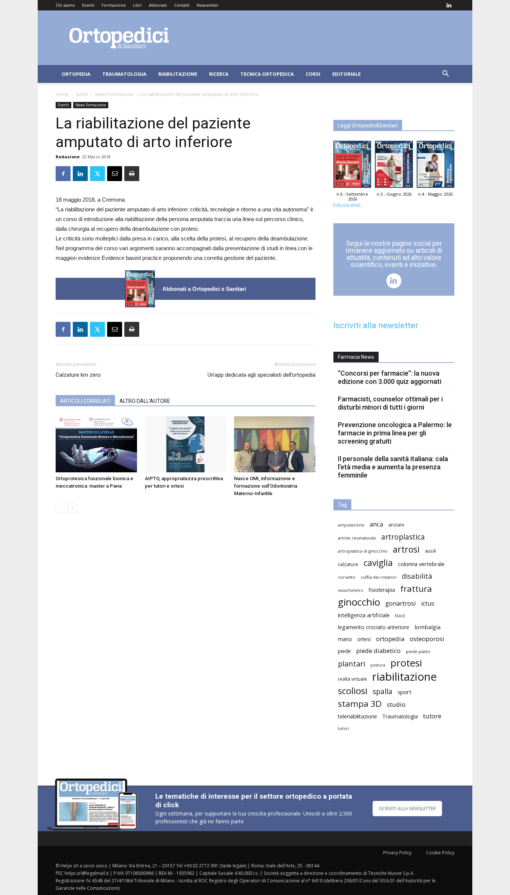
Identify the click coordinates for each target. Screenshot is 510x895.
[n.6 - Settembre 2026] (140, 288)
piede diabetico (378, 651)
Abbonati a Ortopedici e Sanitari (204, 289)
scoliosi (352, 690)
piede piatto (418, 651)
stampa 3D (360, 704)
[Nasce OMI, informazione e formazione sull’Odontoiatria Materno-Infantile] (274, 444)
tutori (343, 728)
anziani (396, 525)
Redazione (68, 156)
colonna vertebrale (421, 564)
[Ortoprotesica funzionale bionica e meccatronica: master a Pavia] (96, 444)
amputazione (351, 525)
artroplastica (403, 537)
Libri (137, 5)
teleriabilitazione (357, 716)
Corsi (313, 74)
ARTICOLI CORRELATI (85, 401)
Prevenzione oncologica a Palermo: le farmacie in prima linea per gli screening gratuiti (395, 433)
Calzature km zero (78, 375)
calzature (348, 564)
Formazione (114, 5)
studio (396, 704)
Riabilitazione (177, 74)
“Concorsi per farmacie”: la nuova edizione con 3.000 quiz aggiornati (389, 377)
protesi (406, 663)
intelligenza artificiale (364, 615)
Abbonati (158, 5)
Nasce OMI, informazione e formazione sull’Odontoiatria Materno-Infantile (265, 486)
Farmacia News (356, 357)
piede (344, 651)
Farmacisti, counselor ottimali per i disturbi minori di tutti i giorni (390, 403)
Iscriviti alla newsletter (375, 325)
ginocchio (359, 602)
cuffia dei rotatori (379, 577)
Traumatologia (124, 74)
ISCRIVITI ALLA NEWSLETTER (407, 808)
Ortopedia (76, 74)
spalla (382, 691)
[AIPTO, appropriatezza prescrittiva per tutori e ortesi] (185, 444)
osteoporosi (427, 639)
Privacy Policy (397, 852)
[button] (445, 74)
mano (345, 639)
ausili (430, 551)
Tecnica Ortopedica (267, 74)
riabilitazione (404, 677)
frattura (416, 589)
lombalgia (427, 627)
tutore (432, 716)
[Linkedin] (448, 5)
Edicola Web (347, 205)
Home (62, 94)
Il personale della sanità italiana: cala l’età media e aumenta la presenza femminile (393, 467)
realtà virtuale (352, 679)
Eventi (88, 5)
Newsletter (208, 5)
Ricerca (218, 74)
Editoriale (346, 74)
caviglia (378, 563)
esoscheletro (350, 590)
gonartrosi (400, 603)
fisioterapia (381, 589)
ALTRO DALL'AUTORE (144, 401)
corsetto (346, 577)
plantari (351, 664)
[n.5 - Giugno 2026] (394, 166)
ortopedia (390, 639)
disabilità (417, 576)
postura (377, 665)
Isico (400, 615)
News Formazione (114, 94)
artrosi (406, 549)
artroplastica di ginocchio (363, 551)
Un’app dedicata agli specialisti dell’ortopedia (261, 375)
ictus (427, 603)
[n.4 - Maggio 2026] (435, 166)
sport (404, 692)
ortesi (364, 639)
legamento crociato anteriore (373, 627)
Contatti (182, 5)
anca (376, 524)
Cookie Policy (440, 852)
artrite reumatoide (357, 538)
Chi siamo (65, 5)
